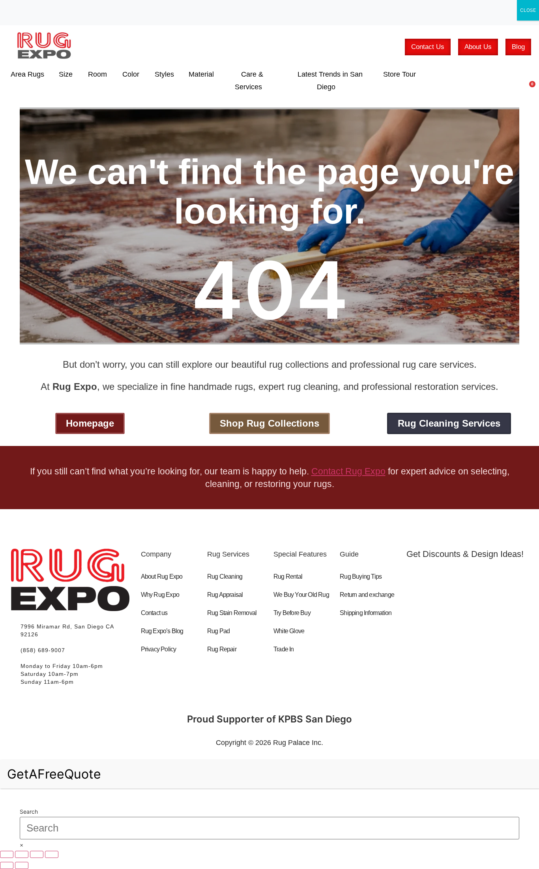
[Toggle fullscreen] (21, 854)
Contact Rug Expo (348, 471)
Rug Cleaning (224, 576)
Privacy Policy (158, 649)
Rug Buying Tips (361, 576)
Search (29, 811)
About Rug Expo (162, 576)
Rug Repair (221, 649)
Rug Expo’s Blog (162, 631)
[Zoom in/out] (6, 854)
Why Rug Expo (160, 594)
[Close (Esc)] (51, 854)
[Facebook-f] (421, 611)
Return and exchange (367, 594)
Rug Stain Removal (231, 612)
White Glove (288, 631)
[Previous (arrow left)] (6, 865)
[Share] (36, 854)
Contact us (154, 612)
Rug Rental (287, 576)
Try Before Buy (292, 612)
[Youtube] (453, 611)
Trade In (283, 649)
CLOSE (528, 10)
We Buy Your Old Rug (301, 594)
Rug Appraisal (225, 594)
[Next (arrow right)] (21, 865)
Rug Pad (218, 631)
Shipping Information (365, 612)
